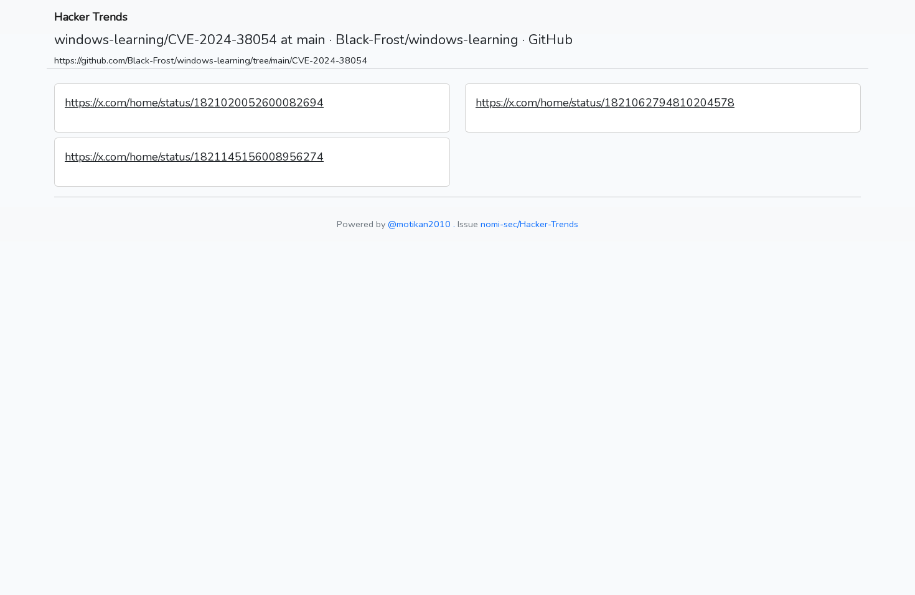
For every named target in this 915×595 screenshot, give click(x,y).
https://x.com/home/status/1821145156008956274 (194, 156)
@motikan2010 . (421, 224)
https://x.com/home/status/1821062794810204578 (605, 102)
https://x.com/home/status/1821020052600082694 (194, 102)
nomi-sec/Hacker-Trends (529, 224)
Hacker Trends (91, 16)
